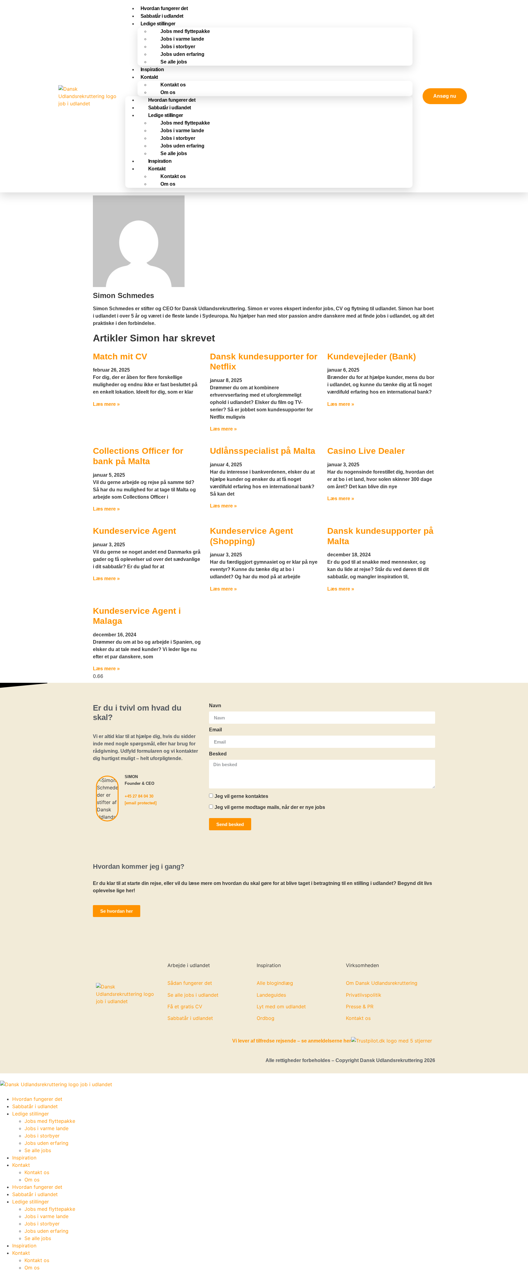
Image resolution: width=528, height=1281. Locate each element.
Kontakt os (173, 84)
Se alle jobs (173, 61)
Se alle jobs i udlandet (192, 995)
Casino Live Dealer (366, 451)
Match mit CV (120, 356)
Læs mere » (106, 404)
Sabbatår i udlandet (169, 107)
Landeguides (271, 995)
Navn (215, 705)
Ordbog (265, 1018)
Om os (167, 92)
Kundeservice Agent (134, 531)
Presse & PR (359, 1006)
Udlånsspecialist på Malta (262, 451)
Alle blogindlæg (275, 983)
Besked (218, 753)
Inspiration (160, 161)
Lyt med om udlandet (281, 1006)
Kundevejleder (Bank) (371, 356)
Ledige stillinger (158, 23)
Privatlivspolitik (363, 995)
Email (215, 729)
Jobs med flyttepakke (185, 31)
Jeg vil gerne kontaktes (241, 796)
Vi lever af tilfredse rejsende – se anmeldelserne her (291, 1040)
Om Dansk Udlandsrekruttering (381, 983)
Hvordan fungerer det (172, 100)
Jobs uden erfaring (182, 54)
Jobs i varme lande (182, 39)
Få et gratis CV (184, 1006)
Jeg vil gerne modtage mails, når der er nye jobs (270, 807)
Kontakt (149, 77)
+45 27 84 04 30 (139, 796)
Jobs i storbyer (177, 46)
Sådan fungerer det (189, 983)
